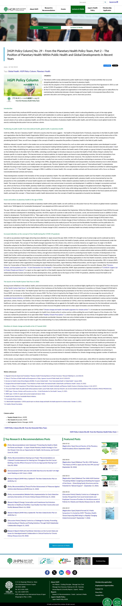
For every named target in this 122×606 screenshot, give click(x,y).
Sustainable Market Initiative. (14, 399)
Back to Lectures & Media (61, 545)
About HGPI (34, 9)
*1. (4, 376)
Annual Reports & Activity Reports (62, 589)
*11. (5, 401)
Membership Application (107, 9)
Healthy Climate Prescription (53, 314)
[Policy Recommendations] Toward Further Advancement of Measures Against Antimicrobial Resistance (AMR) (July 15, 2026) (34, 488)
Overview (81, 587)
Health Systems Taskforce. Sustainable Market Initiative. (21, 396)
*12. (5, 404)
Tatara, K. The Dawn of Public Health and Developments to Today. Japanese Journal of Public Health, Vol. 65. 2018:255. (38, 378)
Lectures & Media (78, 9)
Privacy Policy (98, 592)
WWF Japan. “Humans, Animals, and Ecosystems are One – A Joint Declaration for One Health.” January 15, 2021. (36, 391)
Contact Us (99, 589)
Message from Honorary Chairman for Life (64, 587)
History (81, 589)
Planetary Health (43, 71)
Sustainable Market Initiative (13, 298)
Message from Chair (78, 584)
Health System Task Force (16, 288)
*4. (4, 383)
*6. (4, 388)
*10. (5, 399)
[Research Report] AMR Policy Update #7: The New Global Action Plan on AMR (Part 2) (32, 480)
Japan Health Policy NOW (60, 599)
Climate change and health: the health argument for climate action (66, 309)
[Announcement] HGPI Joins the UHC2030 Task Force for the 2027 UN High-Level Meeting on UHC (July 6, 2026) (33, 472)
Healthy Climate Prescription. (14, 404)
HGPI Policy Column (28, 71)
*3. (4, 381)
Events (63, 9)
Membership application (103, 582)
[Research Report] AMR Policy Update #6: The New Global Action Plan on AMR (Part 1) (32, 514)
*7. (4, 391)
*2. (4, 378)
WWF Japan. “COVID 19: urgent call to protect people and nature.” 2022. (25, 394)
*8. (4, 394)
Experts (76, 589)
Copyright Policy (99, 595)
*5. (4, 386)
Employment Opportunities (104, 585)
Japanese (112, 2)
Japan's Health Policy (93, 9)
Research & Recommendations (48, 9)
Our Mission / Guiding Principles (61, 584)
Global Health (13, 71)
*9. (4, 396)
